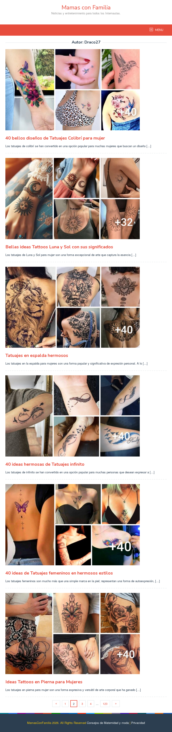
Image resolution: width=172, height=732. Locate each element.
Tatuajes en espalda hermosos (36, 355)
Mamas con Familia (86, 7)
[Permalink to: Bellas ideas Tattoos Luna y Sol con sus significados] (86, 198)
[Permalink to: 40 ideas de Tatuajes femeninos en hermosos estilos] (86, 524)
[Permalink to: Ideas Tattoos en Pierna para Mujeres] (86, 633)
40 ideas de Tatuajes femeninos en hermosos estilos (59, 573)
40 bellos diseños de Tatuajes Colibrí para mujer (55, 138)
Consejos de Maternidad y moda (108, 723)
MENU (159, 30)
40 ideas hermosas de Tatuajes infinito (44, 464)
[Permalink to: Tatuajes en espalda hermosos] (86, 307)
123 (105, 704)
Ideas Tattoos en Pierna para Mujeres (43, 682)
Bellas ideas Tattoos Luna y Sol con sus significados (59, 247)
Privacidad (138, 723)
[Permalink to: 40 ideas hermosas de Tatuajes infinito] (86, 416)
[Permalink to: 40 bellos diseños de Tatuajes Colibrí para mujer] (86, 89)
